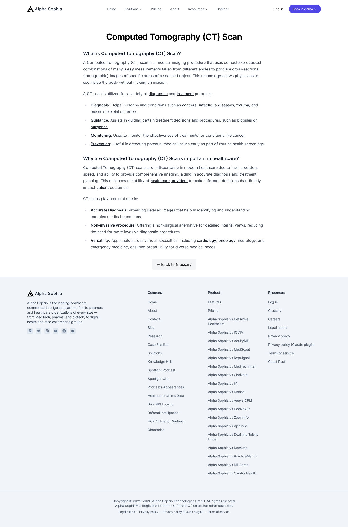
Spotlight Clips (159, 379)
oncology (227, 240)
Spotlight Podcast (161, 370)
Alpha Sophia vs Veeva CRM (230, 400)
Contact (222, 9)
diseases (226, 105)
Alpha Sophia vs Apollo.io (227, 426)
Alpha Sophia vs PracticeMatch (232, 456)
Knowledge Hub (160, 362)
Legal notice (277, 327)
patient (102, 187)
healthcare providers (169, 180)
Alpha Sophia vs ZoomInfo (228, 417)
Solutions (155, 353)
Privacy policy (279, 336)
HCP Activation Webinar (166, 421)
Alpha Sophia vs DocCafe (227, 448)
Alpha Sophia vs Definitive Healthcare (228, 321)
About (174, 9)
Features (214, 302)
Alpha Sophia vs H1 (223, 383)
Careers (274, 319)
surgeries (99, 126)
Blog (151, 327)
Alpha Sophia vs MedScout (229, 349)
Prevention (100, 143)
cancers (189, 105)
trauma (242, 105)
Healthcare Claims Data (166, 396)
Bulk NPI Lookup (161, 404)
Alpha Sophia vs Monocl (226, 392)
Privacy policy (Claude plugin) (291, 345)
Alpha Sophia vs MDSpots (228, 465)
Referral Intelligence (163, 413)
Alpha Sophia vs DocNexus (229, 409)
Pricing (156, 9)
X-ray (129, 69)
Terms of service (281, 353)
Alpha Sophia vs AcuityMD (228, 341)
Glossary (274, 310)
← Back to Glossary (174, 264)
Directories (156, 430)
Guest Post (276, 362)
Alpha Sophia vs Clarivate (228, 375)
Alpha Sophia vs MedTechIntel (231, 366)
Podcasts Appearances (166, 387)
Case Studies (158, 345)
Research (155, 336)
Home (111, 9)
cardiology (206, 240)
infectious (208, 105)
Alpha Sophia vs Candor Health (232, 473)
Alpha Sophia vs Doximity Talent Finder (233, 436)
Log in (278, 9)
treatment (185, 93)
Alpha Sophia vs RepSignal (229, 358)
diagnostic (158, 93)
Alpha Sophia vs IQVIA (225, 332)
